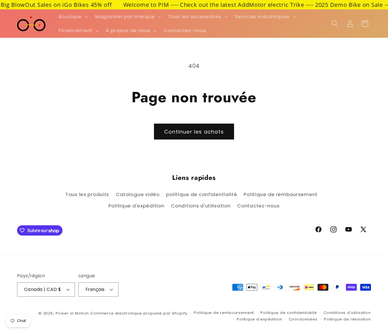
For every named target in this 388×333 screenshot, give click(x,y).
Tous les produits (87, 194)
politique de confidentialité (201, 194)
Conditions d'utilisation (200, 205)
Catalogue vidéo (138, 194)
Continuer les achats (194, 131)
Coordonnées (303, 319)
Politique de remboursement (281, 194)
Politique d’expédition (259, 319)
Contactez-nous (258, 205)
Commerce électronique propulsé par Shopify (138, 313)
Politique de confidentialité (288, 312)
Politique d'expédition (136, 205)
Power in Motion (72, 313)
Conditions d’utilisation (347, 312)
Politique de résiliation (347, 319)
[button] (73, 16)
